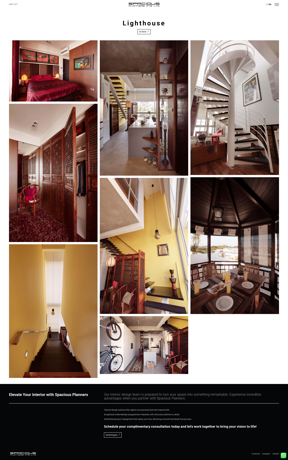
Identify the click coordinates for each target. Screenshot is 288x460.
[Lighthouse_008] (234, 314)
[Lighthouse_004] (53, 378)
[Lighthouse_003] (144, 314)
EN (270, 4)
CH (267, 4)
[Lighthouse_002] (144, 374)
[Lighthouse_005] (53, 101)
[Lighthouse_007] (234, 175)
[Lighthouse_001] (144, 176)
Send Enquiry (111, 435)
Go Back (142, 31)
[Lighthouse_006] (53, 242)
